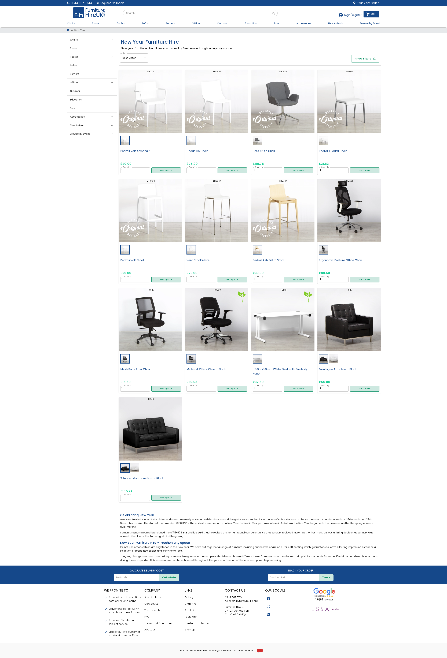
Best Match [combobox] (129, 58)
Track (326, 577)
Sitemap (190, 629)
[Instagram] (268, 606)
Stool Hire (190, 610)
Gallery (189, 597)
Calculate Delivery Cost (146, 571)
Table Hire (191, 616)
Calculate (169, 577)
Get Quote (166, 170)
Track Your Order (301, 571)
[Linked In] (268, 614)
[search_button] (274, 14)
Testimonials (152, 610)
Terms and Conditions (158, 623)
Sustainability (152, 597)
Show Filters (363, 58)
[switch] (259, 650)
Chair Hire (190, 603)
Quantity (127, 167)
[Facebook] (268, 599)
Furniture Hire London (198, 623)
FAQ (146, 616)
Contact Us (151, 603)
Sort (124, 53)
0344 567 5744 (234, 597)
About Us (150, 629)
